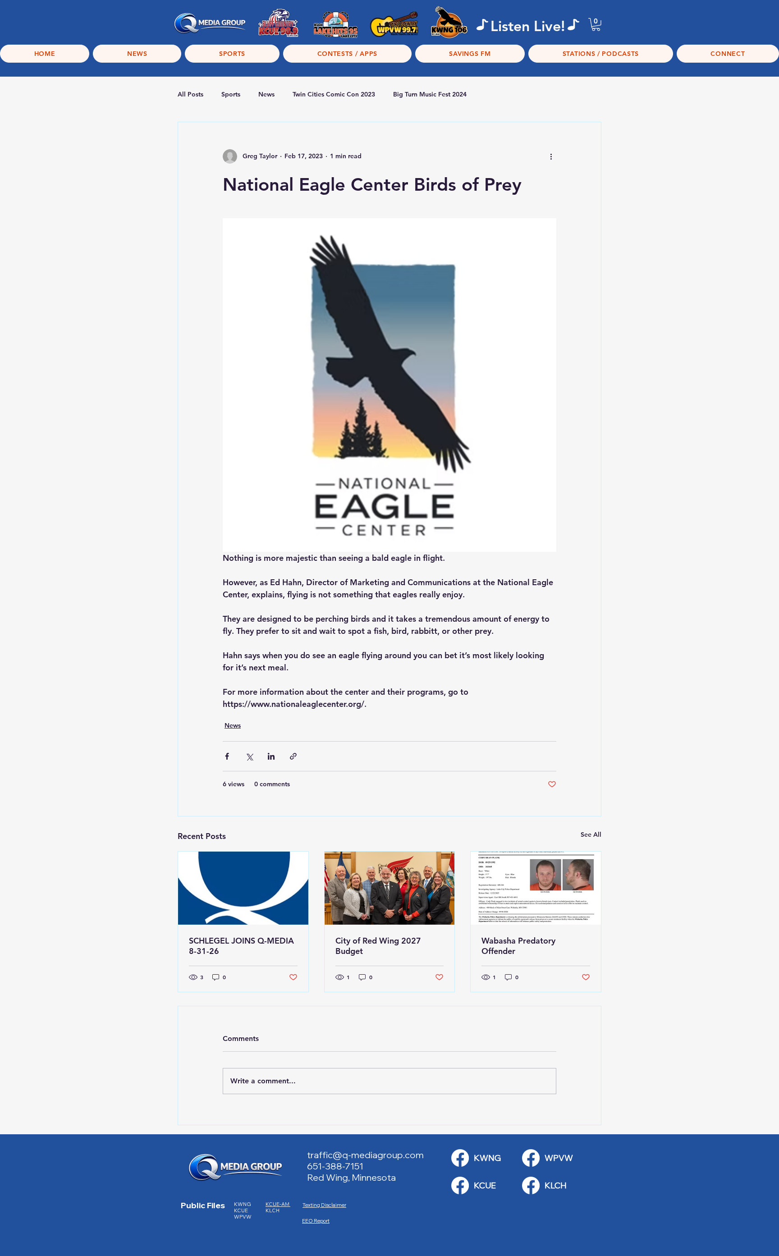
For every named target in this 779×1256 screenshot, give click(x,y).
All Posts (190, 94)
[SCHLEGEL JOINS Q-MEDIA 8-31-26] (243, 888)
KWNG (244, 1204)
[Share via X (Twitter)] (249, 756)
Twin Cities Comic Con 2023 (334, 94)
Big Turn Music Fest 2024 (430, 94)
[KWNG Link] (460, 1158)
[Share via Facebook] (227, 756)
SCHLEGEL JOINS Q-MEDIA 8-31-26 (241, 945)
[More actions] (550, 156)
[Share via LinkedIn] (271, 756)
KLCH (273, 1210)
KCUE (241, 1210)
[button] (596, 24)
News (266, 94)
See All (591, 834)
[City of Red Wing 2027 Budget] (390, 888)
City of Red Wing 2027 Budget (378, 945)
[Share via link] (293, 756)
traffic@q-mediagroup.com (365, 1154)
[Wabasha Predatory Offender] (536, 888)
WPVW (243, 1217)
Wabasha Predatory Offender (518, 945)
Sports (230, 94)
